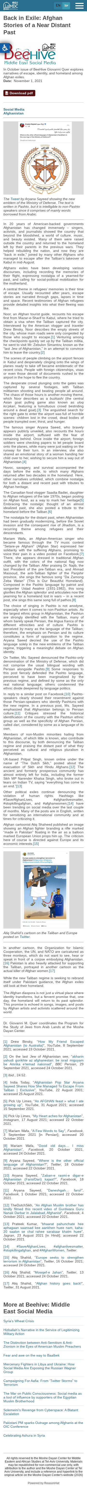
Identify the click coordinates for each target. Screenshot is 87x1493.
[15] (36, 844)
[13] (19, 786)
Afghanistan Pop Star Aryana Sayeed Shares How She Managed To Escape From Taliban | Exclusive (43, 1086)
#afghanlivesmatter (68, 1246)
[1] (53, 337)
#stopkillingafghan (17, 1250)
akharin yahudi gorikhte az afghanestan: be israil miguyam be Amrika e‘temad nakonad (43, 1060)
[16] (6, 963)
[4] (24, 462)
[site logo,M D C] (10, 8)
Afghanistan (13, 113)
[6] (50, 512)
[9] (48, 669)
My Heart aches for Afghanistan (57, 1116)
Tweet (15, 199)
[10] (67, 694)
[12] (72, 767)
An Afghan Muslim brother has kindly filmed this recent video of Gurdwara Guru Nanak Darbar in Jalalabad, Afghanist (43, 1209)
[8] (74, 600)
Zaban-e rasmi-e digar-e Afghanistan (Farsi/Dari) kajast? (43, 1177)
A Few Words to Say (48, 1131)
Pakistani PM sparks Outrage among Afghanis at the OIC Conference (43, 1424)
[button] (5, 48)
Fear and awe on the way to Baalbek (31, 1355)
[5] (82, 500)
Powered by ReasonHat (43, 1483)
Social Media (13, 109)
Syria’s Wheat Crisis (18, 1321)
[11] (17, 713)
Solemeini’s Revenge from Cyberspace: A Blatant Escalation (40, 1412)
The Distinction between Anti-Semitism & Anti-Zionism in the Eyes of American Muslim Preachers (42, 1344)
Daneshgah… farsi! (64, 1190)
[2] (43, 352)
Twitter (24, 937)
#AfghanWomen (52, 1250)
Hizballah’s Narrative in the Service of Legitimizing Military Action (41, 1332)
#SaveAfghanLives (31, 1246)
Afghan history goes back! (58, 1283)
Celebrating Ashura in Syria (24, 1435)
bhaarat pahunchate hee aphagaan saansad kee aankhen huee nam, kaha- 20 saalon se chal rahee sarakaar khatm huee (43, 1227)
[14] (70, 803)
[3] (39, 410)
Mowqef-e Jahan (48, 1272)
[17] (52, 971)
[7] (82, 554)
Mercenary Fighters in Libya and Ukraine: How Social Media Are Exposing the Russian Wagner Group (39, 1368)
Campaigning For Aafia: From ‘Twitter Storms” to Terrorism (40, 1382)
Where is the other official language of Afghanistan (43, 1162)
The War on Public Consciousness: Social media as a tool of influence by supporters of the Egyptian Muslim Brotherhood (42, 1397)
